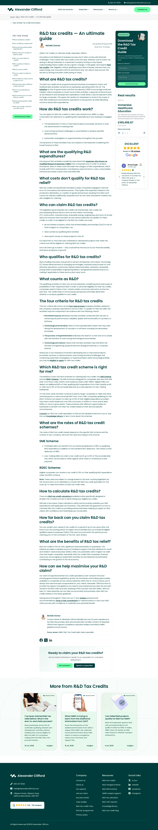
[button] (143, 176)
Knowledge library (109, 806)
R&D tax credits (108, 780)
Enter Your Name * (124, 64)
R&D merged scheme (111, 785)
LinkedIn (135, 785)
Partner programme (84, 810)
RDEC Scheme (52, 379)
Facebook (136, 789)
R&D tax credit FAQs (84, 806)
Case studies (81, 802)
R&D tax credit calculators (60, 496)
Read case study (124, 129)
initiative (43, 89)
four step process (77, 306)
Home (12, 17)
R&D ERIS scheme (109, 789)
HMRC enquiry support (111, 793)
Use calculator (65, 665)
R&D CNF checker (109, 802)
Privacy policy (82, 815)
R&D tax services (65, 9)
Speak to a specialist (84, 665)
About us (112, 9)
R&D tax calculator (110, 797)
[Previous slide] (119, 133)
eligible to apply (57, 360)
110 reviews (135, 151)
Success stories (82, 797)
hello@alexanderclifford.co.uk (138, 3)
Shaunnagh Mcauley (136, 165)
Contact (43, 413)
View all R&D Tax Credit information (25, 23)
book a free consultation (67, 600)
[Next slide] (144, 133)
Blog (17, 17)
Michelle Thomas (53, 45)
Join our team (82, 793)
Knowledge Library (54, 416)
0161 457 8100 (115, 3)
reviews (83, 598)
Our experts (81, 789)
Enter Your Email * (124, 73)
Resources (98, 9)
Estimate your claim (22, 116)
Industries (83, 9)
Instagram (136, 793)
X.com (134, 780)
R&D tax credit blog (110, 810)
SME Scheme (105, 376)
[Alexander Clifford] (25, 9)
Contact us (142, 9)
